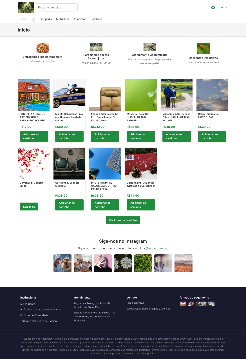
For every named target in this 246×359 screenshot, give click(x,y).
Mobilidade (63, 19)
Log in (223, 7)
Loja (32, 19)
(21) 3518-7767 (135, 303)
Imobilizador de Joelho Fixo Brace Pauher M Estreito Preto (104, 117)
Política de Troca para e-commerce (40, 309)
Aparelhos (80, 19)
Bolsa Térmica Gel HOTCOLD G (208, 116)
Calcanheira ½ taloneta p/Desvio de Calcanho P (141, 184)
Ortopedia (46, 19)
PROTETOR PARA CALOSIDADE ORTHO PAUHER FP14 (104, 185)
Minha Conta (27, 303)
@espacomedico (157, 248)
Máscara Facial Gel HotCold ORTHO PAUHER (138, 117)
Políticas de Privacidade (34, 315)
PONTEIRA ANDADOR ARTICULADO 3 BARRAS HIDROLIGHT (33, 117)
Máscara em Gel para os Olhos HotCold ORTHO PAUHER (176, 117)
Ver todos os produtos (123, 220)
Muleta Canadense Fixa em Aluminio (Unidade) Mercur (69, 117)
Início (23, 19)
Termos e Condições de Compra (39, 321)
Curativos (96, 19)
